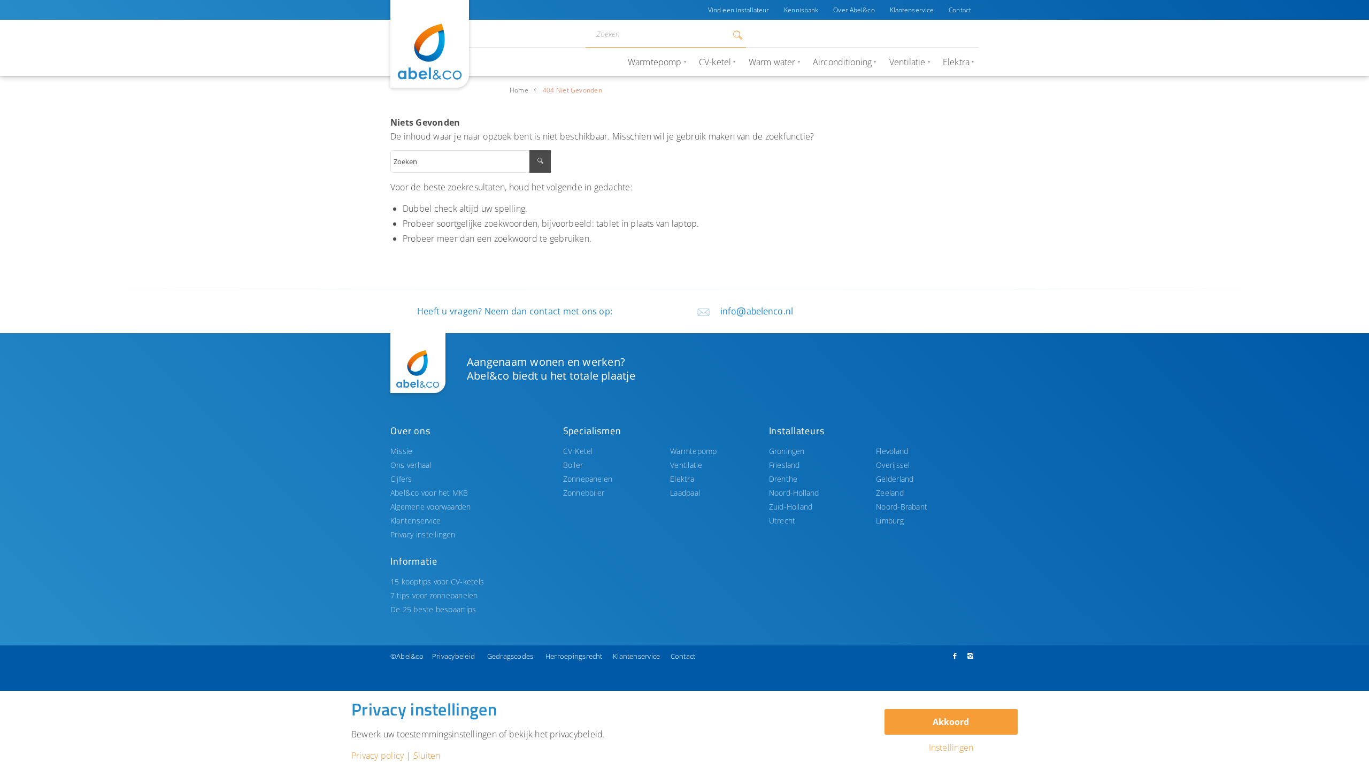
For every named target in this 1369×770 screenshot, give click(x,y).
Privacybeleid (453, 656)
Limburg (890, 520)
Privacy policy (377, 755)
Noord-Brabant (901, 507)
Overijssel (893, 465)
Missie (401, 451)
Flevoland (892, 451)
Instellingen (951, 747)
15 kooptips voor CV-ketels (437, 581)
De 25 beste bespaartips (433, 609)
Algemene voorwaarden (430, 507)
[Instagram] (971, 656)
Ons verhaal (411, 465)
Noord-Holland (794, 493)
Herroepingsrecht (574, 656)
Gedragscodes (510, 656)
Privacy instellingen (423, 534)
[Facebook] (955, 656)
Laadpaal (685, 493)
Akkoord (951, 722)
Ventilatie (686, 465)
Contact (960, 9)
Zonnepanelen (588, 479)
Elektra (682, 479)
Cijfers (401, 479)
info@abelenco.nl (756, 311)
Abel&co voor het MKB (429, 493)
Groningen (787, 451)
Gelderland (894, 479)
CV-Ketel (578, 451)
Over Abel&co (853, 9)
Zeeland (890, 493)
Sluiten (427, 755)
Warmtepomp (693, 451)
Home (519, 90)
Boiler (573, 465)
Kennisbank (801, 9)
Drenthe (783, 479)
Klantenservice (912, 9)
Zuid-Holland (791, 507)
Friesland (784, 465)
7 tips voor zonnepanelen (434, 595)
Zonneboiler (584, 493)
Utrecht (782, 520)
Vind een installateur (738, 9)
